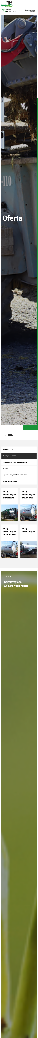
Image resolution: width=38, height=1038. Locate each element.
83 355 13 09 (11, 11)
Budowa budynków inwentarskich (15, 462)
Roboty (5, 468)
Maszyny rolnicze (9, 456)
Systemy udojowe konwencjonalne (15, 475)
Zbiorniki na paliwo (10, 481)
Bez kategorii (8, 449)
